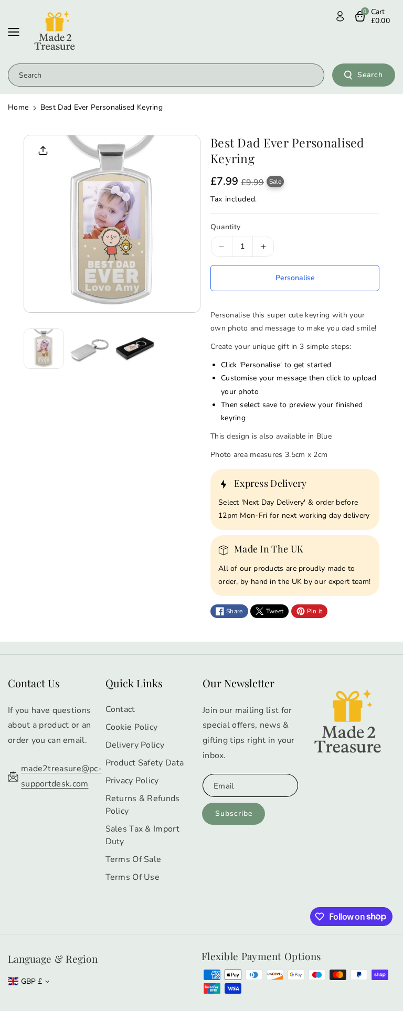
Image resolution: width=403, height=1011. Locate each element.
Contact (120, 709)
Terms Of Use (132, 877)
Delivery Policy (135, 745)
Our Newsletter (238, 683)
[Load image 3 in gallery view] (135, 348)
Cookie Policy (131, 727)
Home (18, 107)
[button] (17, 32)
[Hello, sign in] (340, 16)
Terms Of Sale (133, 859)
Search (370, 75)
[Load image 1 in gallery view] (44, 348)
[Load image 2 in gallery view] (89, 348)
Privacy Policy (132, 780)
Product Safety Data (144, 763)
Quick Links (134, 683)
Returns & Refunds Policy (142, 805)
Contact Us (34, 683)
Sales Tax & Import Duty (142, 835)
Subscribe (233, 813)
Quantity (225, 227)
